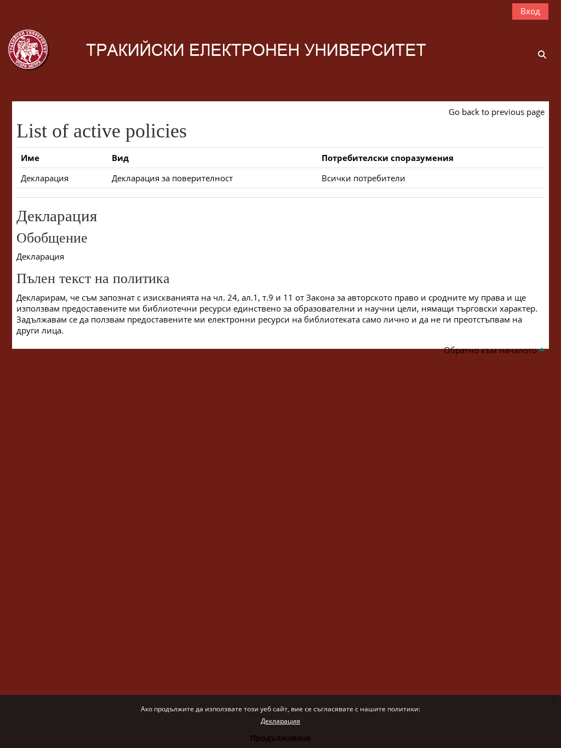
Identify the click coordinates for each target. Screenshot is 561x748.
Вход (530, 10)
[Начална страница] (232, 48)
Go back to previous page (497, 111)
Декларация (280, 721)
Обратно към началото (491, 349)
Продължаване (280, 738)
